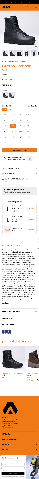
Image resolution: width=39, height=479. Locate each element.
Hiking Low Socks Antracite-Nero (18, 206)
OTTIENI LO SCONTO (13, 473)
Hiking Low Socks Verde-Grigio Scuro (18, 216)
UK (10, 109)
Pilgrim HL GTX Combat (12, 374)
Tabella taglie (32, 106)
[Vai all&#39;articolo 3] (19, 53)
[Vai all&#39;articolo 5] (34, 53)
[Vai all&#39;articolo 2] (12, 53)
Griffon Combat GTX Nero (17, 61)
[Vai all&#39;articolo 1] (5, 53)
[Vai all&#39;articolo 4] (27, 53)
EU (5, 109)
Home (4, 61)
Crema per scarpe (18, 228)
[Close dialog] (37, 457)
